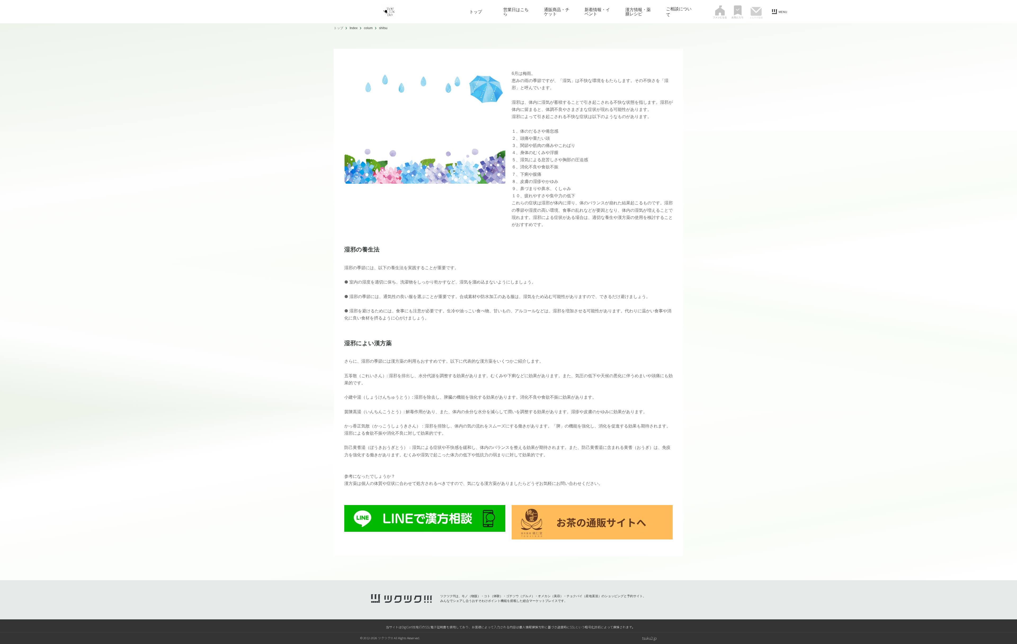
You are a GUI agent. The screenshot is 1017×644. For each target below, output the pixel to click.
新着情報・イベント (597, 11)
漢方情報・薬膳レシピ (638, 11)
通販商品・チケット (556, 11)
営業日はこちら (516, 11)
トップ (475, 12)
